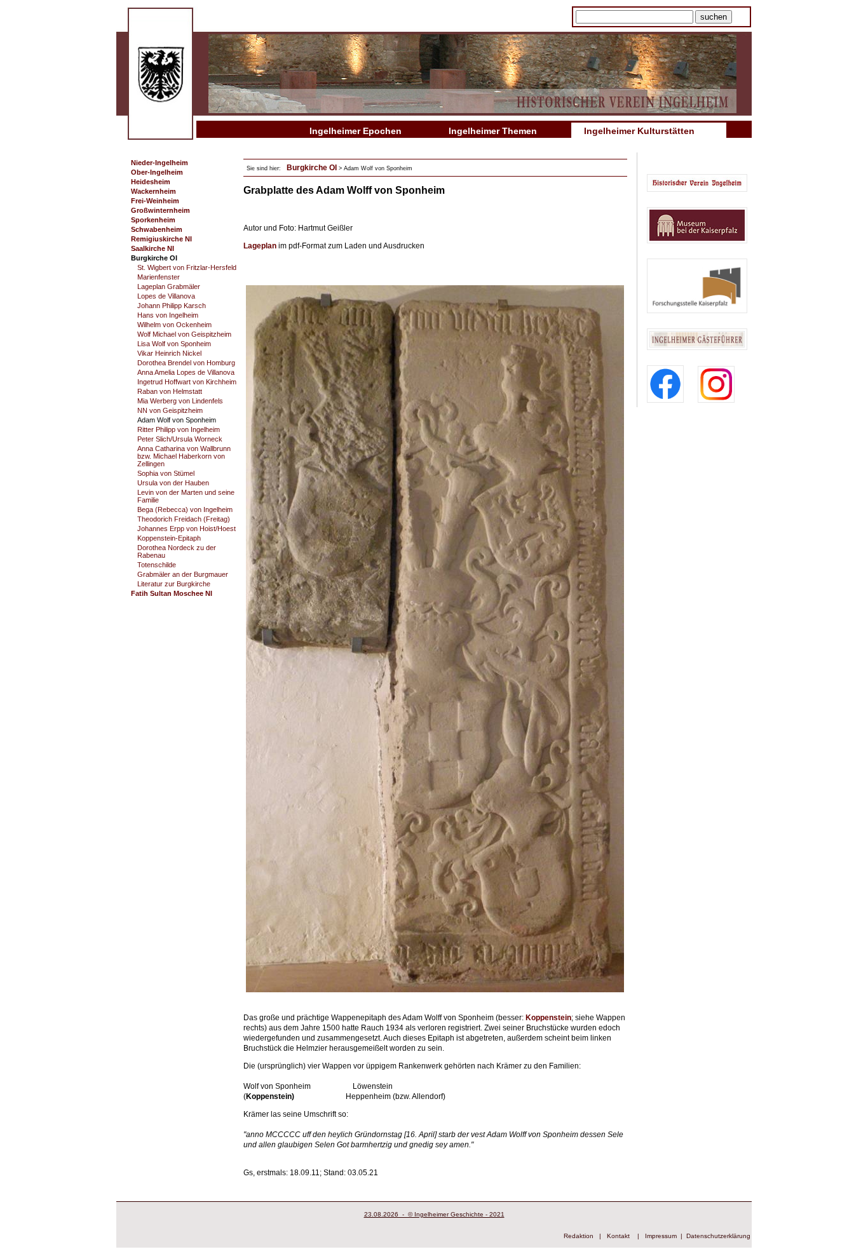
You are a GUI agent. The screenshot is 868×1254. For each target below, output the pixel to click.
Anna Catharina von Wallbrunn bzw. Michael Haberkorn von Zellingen (184, 456)
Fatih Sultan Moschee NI (171, 593)
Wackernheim (153, 191)
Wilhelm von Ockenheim (174, 324)
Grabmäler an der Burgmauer (182, 574)
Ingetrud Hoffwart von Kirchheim (186, 382)
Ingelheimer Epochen (355, 131)
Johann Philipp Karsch (171, 305)
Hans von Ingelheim (167, 315)
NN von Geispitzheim (170, 410)
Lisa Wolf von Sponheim (174, 343)
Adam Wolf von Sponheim (176, 420)
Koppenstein (548, 1017)
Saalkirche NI (152, 248)
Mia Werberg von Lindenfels (180, 401)
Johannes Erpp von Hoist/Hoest (186, 528)
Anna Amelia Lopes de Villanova (185, 372)
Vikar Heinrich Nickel (169, 353)
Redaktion (578, 1235)
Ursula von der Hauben (173, 483)
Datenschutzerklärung (718, 1235)
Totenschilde (156, 565)
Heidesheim (150, 181)
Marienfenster (158, 277)
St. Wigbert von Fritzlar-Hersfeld (186, 267)
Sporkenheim (153, 220)
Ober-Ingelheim (157, 172)
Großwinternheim (160, 210)
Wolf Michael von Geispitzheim (184, 334)
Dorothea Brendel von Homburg (186, 363)
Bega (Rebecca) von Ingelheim (185, 509)
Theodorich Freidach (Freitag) (183, 519)
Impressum (661, 1235)
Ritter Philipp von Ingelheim (178, 429)
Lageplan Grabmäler (168, 286)
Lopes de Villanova (166, 296)
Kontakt (618, 1235)
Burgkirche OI (154, 258)
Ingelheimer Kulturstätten (639, 131)
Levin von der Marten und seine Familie (185, 496)
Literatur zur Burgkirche (173, 584)
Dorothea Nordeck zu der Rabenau (176, 551)
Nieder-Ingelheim (159, 162)
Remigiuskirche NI (161, 239)
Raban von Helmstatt (169, 391)
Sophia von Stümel (165, 473)
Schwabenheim (156, 229)
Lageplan (260, 245)
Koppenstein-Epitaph (169, 538)
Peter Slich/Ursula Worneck (179, 439)
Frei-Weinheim (155, 201)
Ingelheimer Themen (493, 131)
